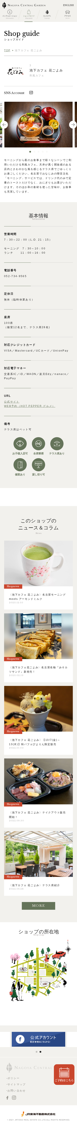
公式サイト (11, 401)
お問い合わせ (16, 1090)
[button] (30, 152)
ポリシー (13, 1078)
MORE (38, 906)
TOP (7, 50)
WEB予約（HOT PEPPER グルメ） (29, 406)
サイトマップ (16, 1084)
